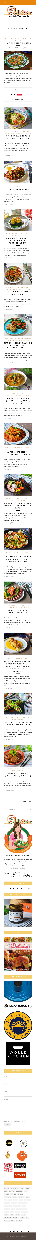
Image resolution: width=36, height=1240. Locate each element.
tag (27, 1217)
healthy (6, 1203)
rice (12, 1211)
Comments (18, 90)
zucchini (19, 1220)
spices (18, 1214)
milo (24, 1206)
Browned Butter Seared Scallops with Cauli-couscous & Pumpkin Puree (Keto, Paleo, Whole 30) (18, 666)
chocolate (7, 1197)
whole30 (11, 1220)
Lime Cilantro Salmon (18, 43)
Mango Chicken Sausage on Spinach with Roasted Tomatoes (18, 345)
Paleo (12, 38)
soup (12, 1214)
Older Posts (27, 801)
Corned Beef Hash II (18, 189)
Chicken (8, 131)
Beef (8, 185)
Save (20, 94)
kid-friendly (22, 1203)
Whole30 (18, 40)
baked (27, 1188)
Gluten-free (18, 37)
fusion (16, 1200)
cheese (6, 1194)
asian (21, 1188)
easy (27, 1197)
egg (5, 1200)
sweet (22, 1217)
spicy (23, 1214)
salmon (17, 1211)
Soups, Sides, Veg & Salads (14, 133)
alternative (14, 1188)
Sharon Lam (19, 99)
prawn (6, 1211)
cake (26, 1191)
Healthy (27, 37)
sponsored (7, 1217)
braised (11, 1191)
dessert (21, 1197)
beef (5, 1191)
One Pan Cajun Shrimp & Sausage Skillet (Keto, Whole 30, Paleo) (18, 559)
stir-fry (15, 1217)
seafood (24, 1211)
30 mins (6, 1188)
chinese (20, 1194)
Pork (23, 500)
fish (10, 1200)
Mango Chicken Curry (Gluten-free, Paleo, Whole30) (18, 400)
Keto (7, 38)
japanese (14, 1203)
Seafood (18, 38)
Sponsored (26, 38)
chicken (13, 1194)
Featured (9, 37)
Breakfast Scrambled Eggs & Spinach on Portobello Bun (18, 240)
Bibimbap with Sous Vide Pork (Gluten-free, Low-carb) (18, 505)
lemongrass (17, 1206)
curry (15, 1197)
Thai (5, 1220)
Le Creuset (7, 1206)
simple (6, 1214)
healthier (27, 1200)
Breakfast (15, 185)
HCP (21, 1200)
